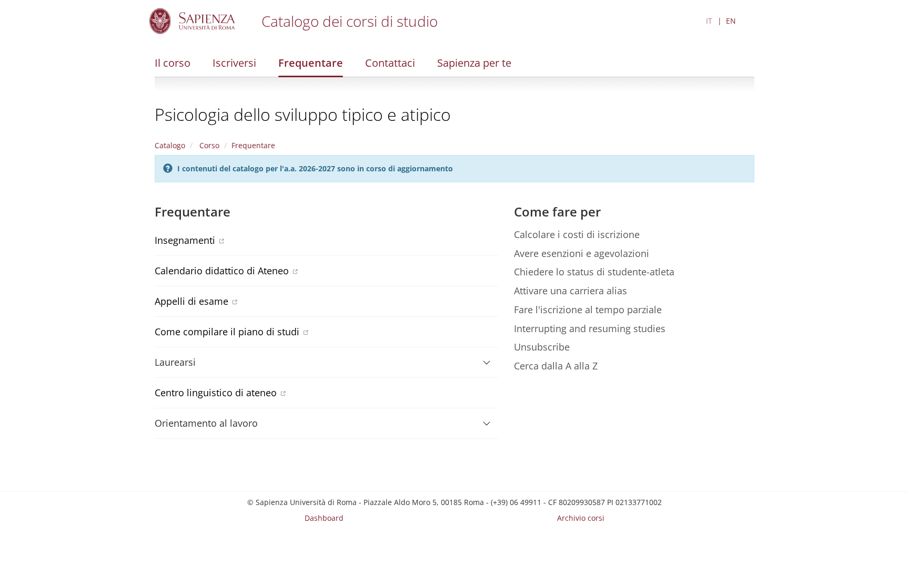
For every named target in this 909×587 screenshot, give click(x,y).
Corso (208, 145)
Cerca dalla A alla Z (556, 365)
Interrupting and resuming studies (589, 328)
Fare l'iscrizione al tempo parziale (588, 309)
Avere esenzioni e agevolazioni (581, 253)
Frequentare (310, 63)
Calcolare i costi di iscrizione (577, 234)
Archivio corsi (580, 518)
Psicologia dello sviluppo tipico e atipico (303, 114)
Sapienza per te (474, 63)
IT (709, 21)
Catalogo (170, 145)
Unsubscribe (542, 347)
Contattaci (390, 63)
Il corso (172, 63)
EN (731, 21)
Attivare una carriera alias (570, 290)
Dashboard (324, 518)
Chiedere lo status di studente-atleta (594, 271)
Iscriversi (234, 63)
